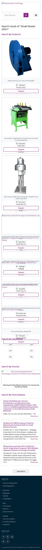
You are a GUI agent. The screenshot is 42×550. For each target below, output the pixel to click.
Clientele (5, 496)
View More (21, 471)
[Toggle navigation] (36, 15)
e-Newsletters (7, 499)
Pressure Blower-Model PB (21, 331)
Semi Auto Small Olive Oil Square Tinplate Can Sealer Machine (21, 198)
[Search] (26, 15)
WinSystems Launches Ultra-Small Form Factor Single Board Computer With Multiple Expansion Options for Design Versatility (20, 448)
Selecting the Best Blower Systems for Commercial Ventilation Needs (21, 386)
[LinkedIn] (12, 537)
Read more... (35, 416)
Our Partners (7, 506)
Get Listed (6, 490)
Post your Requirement (10, 483)
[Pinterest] (7, 541)
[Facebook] (3, 537)
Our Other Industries (9, 522)
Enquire (21, 91)
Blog (4, 503)
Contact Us (6, 524)
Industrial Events (8, 512)
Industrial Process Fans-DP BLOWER (21, 81)
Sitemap (5, 516)
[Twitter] (7, 538)
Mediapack (6, 493)
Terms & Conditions (9, 519)
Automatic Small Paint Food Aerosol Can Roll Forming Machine (21, 139)
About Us (5, 509)
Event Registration (8, 486)
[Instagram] (3, 541)
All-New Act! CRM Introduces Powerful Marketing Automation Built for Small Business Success (18, 425)
